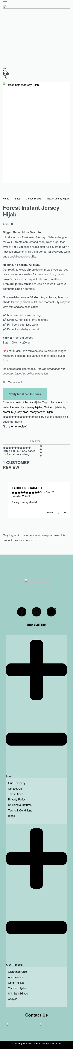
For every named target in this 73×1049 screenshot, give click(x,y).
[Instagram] (36, 611)
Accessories (15, 977)
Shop (17, 198)
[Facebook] (21, 611)
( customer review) (15, 426)
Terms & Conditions (20, 810)
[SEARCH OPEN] (5, 70)
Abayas (12, 999)
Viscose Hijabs (17, 988)
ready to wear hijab (41, 412)
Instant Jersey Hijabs (58, 198)
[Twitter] (51, 611)
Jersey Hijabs (33, 198)
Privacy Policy (17, 799)
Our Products (14, 965)
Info (8, 776)
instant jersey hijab (14, 407)
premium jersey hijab (15, 412)
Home (6, 198)
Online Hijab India (54, 407)
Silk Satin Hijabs (18, 993)
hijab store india (59, 402)
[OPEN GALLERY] (36, 132)
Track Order (15, 794)
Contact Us (15, 788)
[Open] (5, 2)
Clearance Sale (17, 971)
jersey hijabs (34, 407)
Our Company (16, 783)
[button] (36, 441)
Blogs (11, 816)
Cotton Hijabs (16, 982)
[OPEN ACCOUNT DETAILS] (5, 77)
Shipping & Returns (20, 805)
